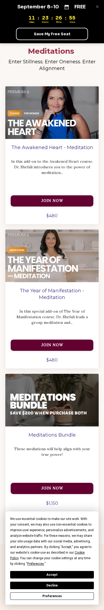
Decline (52, 585)
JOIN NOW (52, 200)
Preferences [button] (35, 564)
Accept (52, 575)
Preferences (52, 596)
